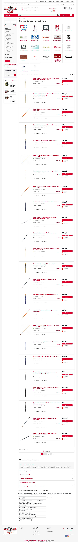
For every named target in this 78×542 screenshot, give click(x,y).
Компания (21, 527)
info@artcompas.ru (52, 8)
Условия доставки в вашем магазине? (28, 482)
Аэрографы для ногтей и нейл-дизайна (12, 91)
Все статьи (14, 80)
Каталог (8, 15)
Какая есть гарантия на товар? (26, 478)
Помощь (49, 527)
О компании (67, 1)
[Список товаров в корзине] (71, 16)
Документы (35, 528)
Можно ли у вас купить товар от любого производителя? (32, 486)
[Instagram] (54, 10)
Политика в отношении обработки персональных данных (35, 540)
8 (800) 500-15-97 (68, 8)
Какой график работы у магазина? (27, 463)
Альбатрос (58, 83)
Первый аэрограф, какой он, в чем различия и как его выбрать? (13, 99)
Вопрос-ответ (49, 529)
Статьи (48, 528)
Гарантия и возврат (59, 1)
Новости (20, 529)
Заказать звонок (68, 9)
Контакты (72, 1)
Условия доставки (51, 1)
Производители (50, 531)
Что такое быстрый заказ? (25, 471)
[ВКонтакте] (51, 10)
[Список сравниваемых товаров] (64, 15)
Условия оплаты (43, 1)
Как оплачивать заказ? (25, 474)
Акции (37, 1)
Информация (36, 527)
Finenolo (58, 143)
